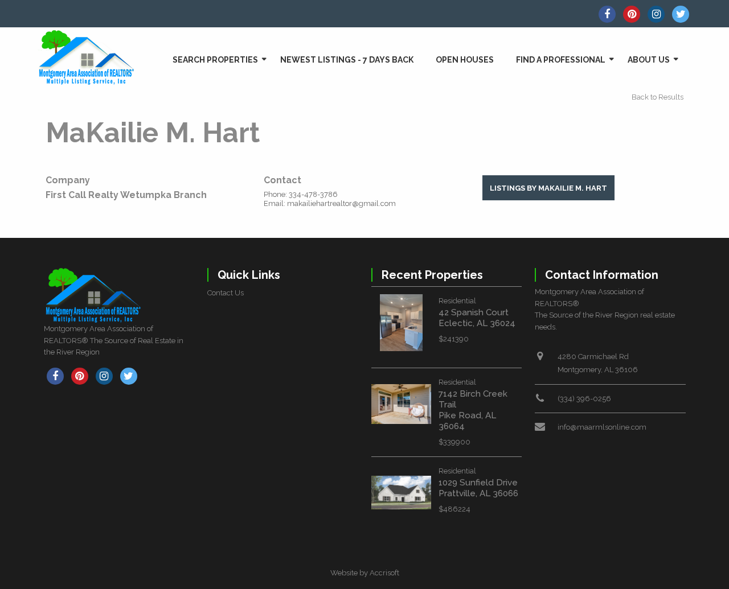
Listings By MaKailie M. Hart (548, 188)
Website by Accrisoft (364, 573)
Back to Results (657, 97)
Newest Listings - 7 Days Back (346, 59)
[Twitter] (680, 14)
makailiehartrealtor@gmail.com (341, 203)
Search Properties (215, 59)
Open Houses (465, 59)
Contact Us (225, 293)
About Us (649, 59)
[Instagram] (656, 14)
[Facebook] (607, 14)
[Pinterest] (631, 14)
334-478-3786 (313, 194)
